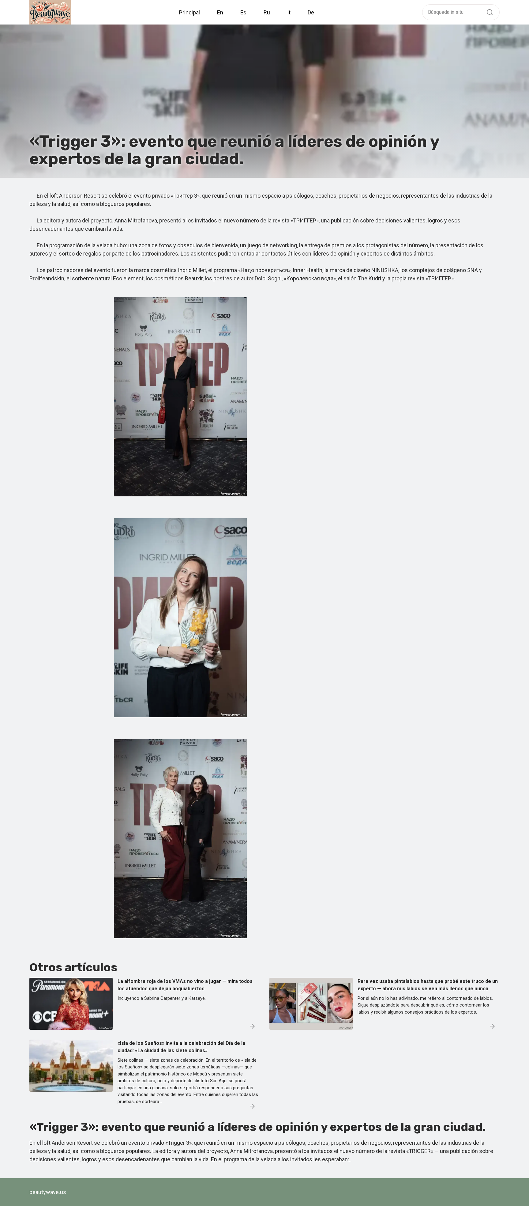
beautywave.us (47, 1192)
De (311, 12)
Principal (189, 12)
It (289, 12)
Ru (267, 12)
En (220, 12)
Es (243, 12)
